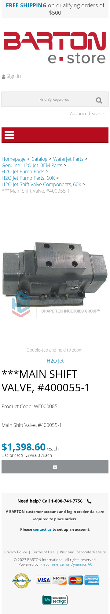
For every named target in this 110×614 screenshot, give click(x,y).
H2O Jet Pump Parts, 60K (28, 178)
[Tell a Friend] (55, 466)
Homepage (14, 159)
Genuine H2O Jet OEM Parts (32, 165)
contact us (42, 529)
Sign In (13, 76)
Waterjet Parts (68, 159)
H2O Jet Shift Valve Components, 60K (41, 184)
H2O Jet (55, 360)
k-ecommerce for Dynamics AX (66, 564)
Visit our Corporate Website (83, 552)
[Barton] (55, 47)
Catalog (39, 159)
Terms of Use (43, 552)
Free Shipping (26, 5)
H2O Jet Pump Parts (23, 171)
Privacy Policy (15, 552)
